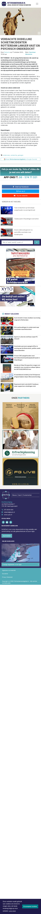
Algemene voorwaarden (9, 570)
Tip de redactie (21, 196)
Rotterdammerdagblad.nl (16, 3)
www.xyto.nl (8, 514)
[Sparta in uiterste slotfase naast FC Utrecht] (7, 340)
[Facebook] (3, 522)
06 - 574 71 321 (28, 177)
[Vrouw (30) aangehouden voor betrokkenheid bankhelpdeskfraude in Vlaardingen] (7, 359)
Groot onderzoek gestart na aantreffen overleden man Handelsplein (23, 232)
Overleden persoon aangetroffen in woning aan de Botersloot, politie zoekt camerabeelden (27, 348)
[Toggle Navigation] (37, 3)
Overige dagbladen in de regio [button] (12, 564)
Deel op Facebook (22, 187)
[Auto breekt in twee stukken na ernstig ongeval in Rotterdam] (7, 321)
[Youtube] (7, 522)
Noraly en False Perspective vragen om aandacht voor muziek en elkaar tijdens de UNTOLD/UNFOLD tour (27, 367)
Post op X (21, 191)
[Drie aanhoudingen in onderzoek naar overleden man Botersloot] (7, 330)
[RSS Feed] (11, 522)
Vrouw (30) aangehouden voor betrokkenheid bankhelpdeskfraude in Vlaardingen (27, 358)
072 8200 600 (8, 509)
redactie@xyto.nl (9, 512)
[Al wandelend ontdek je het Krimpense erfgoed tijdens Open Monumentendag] (7, 378)
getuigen (20, 155)
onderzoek (6, 155)
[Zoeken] (36, 242)
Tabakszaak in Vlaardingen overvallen (26, 219)
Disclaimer (5, 573)
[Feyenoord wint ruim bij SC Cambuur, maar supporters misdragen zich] (7, 387)
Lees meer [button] (12, 911)
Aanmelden (7, 536)
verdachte (13, 155)
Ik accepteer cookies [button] (30, 906)
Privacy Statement (7, 577)
